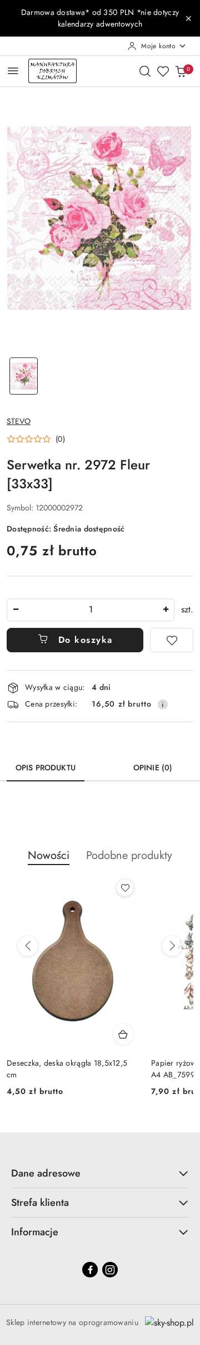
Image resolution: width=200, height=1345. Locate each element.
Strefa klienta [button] (40, 1202)
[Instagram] (110, 1269)
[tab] (104, 764)
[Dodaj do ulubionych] (171, 640)
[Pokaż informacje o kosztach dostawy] (163, 704)
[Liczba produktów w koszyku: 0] (180, 70)
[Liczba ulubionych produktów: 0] (163, 70)
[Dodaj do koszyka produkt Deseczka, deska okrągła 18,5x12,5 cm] (123, 1034)
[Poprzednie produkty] (28, 946)
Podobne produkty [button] (129, 855)
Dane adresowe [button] (46, 1173)
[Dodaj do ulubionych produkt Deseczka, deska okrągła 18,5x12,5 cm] (125, 887)
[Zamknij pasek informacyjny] (188, 18)
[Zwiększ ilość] (165, 610)
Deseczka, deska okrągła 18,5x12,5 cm (67, 1068)
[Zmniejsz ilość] (15, 610)
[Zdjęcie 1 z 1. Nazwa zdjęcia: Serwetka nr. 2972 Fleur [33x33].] (24, 376)
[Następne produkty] (172, 946)
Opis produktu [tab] (46, 767)
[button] (36, 438)
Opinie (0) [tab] (152, 767)
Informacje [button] (34, 1232)
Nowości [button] (48, 855)
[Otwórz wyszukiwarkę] (145, 70)
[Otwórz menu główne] (13, 70)
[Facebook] (90, 1269)
